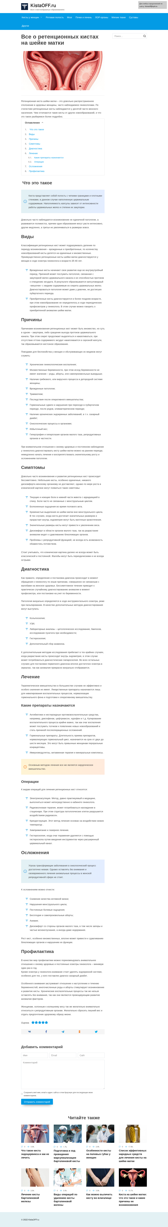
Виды (32, 134)
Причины (33, 138)
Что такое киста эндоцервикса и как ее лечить (35, 1154)
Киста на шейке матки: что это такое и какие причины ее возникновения (133, 1199)
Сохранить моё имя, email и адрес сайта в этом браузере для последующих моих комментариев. (58, 1094)
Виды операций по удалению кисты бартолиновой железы (65, 1199)
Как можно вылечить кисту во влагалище (99, 1196)
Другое (25, 25)
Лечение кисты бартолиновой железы (30, 1197)
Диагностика (35, 148)
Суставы (133, 17)
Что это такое (36, 129)
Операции (39, 161)
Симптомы (34, 143)
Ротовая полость (55, 17)
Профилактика (36, 171)
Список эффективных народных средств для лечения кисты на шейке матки (132, 1156)
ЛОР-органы (101, 17)
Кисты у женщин (30, 17)
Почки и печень (84, 17)
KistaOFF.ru (43, 5)
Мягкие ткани (119, 17)
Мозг (69, 17)
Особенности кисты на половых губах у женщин (98, 1154)
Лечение (33, 153)
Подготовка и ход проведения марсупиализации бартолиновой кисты (67, 1156)
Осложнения (35, 166)
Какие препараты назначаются (49, 157)
